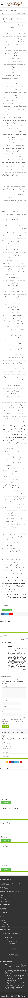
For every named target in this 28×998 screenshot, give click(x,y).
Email (4, 706)
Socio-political (11, 11)
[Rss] (7, 762)
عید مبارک (3, 742)
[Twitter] (15, 762)
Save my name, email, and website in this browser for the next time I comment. (13, 720)
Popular (11, 732)
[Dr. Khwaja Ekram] (14, 4)
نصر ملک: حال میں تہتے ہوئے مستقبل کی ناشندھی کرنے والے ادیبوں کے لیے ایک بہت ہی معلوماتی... (15, 971)
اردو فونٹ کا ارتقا (13, 941)
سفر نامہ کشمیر (5, 750)
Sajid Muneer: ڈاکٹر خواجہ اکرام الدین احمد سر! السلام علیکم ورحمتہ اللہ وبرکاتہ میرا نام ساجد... (15, 987)
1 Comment (18, 20)
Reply (24, 669)
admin (5, 18)
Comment (5, 686)
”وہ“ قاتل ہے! (4, 924)
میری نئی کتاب (12, 948)
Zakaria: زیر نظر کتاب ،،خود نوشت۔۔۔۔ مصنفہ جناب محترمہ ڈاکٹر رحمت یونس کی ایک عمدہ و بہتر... (15, 966)
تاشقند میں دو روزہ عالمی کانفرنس (11, 933)
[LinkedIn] (18, 762)
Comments (20, 732)
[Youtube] (21, 762)
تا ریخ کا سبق (3, 920)
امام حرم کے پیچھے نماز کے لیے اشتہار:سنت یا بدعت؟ (14, 738)
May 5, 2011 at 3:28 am (19, 648)
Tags (3, 736)
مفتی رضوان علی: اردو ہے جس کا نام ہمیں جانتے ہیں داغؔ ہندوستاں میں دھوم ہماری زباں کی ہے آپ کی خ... (15, 977)
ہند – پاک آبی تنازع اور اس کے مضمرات (10, 746)
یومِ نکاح (2, 916)
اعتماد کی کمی (4, 755)
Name (4, 701)
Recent (3, 732)
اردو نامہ (5, 912)
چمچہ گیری (3, 908)
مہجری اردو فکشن (7, 937)
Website (5, 712)
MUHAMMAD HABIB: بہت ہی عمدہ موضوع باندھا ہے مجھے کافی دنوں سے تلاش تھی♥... (15, 982)
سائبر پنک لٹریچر (13, 954)
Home (2, 11)
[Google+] (10, 762)
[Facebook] (12, 762)
